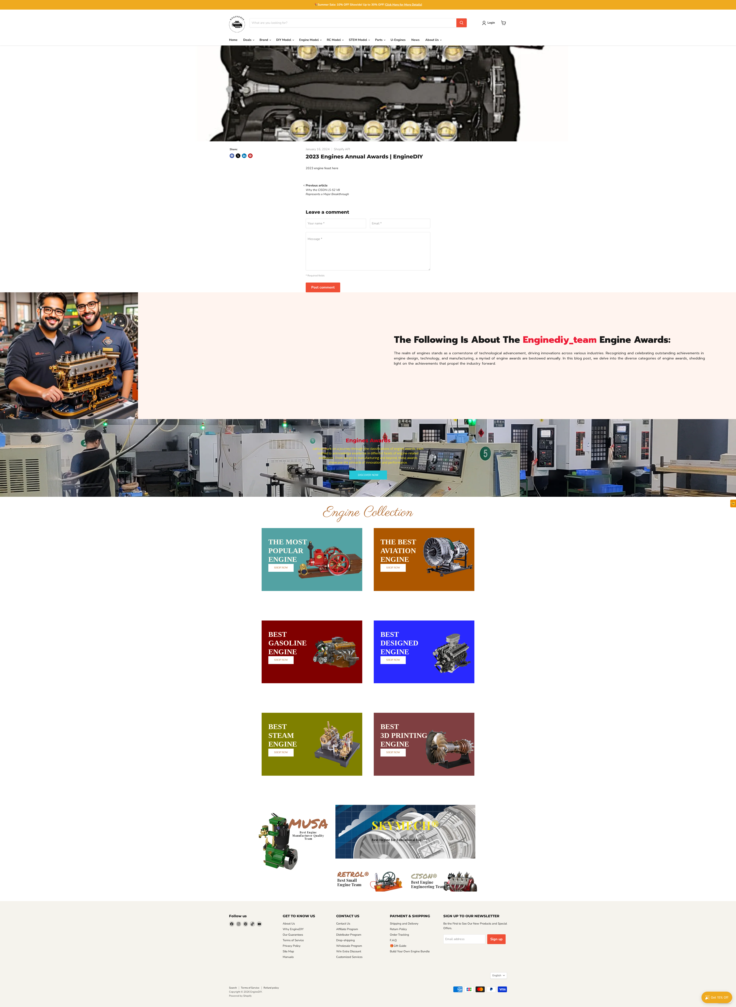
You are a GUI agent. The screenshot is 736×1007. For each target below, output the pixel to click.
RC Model (334, 40)
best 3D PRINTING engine (403, 735)
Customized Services (349, 957)
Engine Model (309, 40)
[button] (489, 23)
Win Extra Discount (348, 951)
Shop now (281, 567)
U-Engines (398, 40)
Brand (264, 40)
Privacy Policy (292, 946)
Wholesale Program (349, 946)
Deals (247, 40)
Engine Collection (368, 512)
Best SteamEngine (282, 735)
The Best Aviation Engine (398, 550)
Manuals (288, 957)
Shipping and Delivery (404, 923)
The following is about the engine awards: (532, 340)
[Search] (461, 22)
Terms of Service (293, 940)
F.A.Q (393, 940)
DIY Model (284, 40)
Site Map (288, 951)
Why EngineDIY (293, 929)
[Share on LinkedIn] (244, 155)
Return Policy (398, 929)
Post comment (323, 287)
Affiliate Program (347, 929)
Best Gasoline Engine (287, 643)
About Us (432, 40)
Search (233, 988)
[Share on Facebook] (232, 155)
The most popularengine (287, 550)
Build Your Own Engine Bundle (410, 951)
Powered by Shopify (240, 996)
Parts (379, 40)
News (415, 40)
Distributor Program (348, 935)
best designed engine (399, 643)
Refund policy (271, 988)
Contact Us (343, 923)
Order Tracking (399, 935)
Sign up (496, 939)
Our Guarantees (293, 935)
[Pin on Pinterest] (250, 155)
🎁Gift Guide (398, 946)
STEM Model (358, 40)
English (496, 975)
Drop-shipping (345, 940)
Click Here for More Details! (403, 5)
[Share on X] (238, 155)
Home (233, 40)
